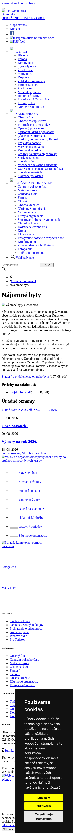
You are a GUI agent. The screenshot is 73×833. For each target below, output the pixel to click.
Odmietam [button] (44, 806)
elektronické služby (31, 517)
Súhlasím (8, 829)
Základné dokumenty (31, 81)
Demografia (25, 62)
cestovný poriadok (30, 526)
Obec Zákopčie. (15, 426)
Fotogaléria (25, 249)
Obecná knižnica (28, 205)
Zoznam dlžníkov (30, 481)
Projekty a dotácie (29, 143)
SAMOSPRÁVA (27, 113)
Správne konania (28, 157)
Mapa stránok (18, 25)
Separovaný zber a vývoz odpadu (39, 219)
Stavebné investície (30, 172)
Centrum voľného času (32, 186)
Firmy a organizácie (30, 216)
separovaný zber (29, 499)
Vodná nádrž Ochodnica (33, 99)
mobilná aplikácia (30, 490)
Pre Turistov (17, 639)
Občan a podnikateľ (23, 281)
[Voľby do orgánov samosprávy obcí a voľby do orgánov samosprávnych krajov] (36, 460)
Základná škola (27, 194)
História (23, 55)
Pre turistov (25, 88)
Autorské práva (19, 632)
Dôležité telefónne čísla (33, 227)
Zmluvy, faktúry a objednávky (37, 154)
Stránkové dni (13, 750)
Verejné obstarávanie (31, 146)
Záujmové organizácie (32, 208)
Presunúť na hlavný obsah (18, 3)
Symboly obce (27, 66)
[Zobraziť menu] (3, 8)
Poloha (22, 59)
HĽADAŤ (47, 264)
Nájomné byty (27, 212)
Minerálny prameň (29, 92)
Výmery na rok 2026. (19, 441)
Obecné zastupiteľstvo (32, 121)
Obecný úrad (26, 117)
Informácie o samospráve (34, 124)
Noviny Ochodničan (31, 106)
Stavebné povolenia (30, 176)
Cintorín (23, 201)
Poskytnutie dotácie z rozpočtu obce (41, 238)
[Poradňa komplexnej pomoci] (22, 542)
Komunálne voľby (30, 150)
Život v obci (25, 70)
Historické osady (28, 95)
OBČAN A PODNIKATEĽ (34, 183)
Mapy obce (25, 73)
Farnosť (23, 197)
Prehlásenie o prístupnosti (26, 628)
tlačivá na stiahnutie (31, 508)
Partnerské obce (28, 84)
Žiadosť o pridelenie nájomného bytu (25, 376)
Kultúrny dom (27, 241)
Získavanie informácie (32, 135)
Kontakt (15, 28)
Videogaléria (26, 234)
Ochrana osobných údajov (26, 625)
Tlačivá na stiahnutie (31, 252)
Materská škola (27, 190)
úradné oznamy (11, 453)
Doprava (23, 77)
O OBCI (21, 51)
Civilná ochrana (28, 223)
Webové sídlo (18, 636)
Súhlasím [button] (43, 797)
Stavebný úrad (27, 161)
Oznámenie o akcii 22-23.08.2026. (30, 410)
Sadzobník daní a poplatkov (36, 132)
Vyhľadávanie (25, 257)
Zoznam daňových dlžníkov (36, 245)
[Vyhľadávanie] (4, 270)
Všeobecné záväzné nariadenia (37, 165)
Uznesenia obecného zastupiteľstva (40, 168)
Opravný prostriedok (31, 128)
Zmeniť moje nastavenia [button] (44, 816)
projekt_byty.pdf (20, 392)
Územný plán (26, 103)
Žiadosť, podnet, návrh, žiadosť (38, 139)
